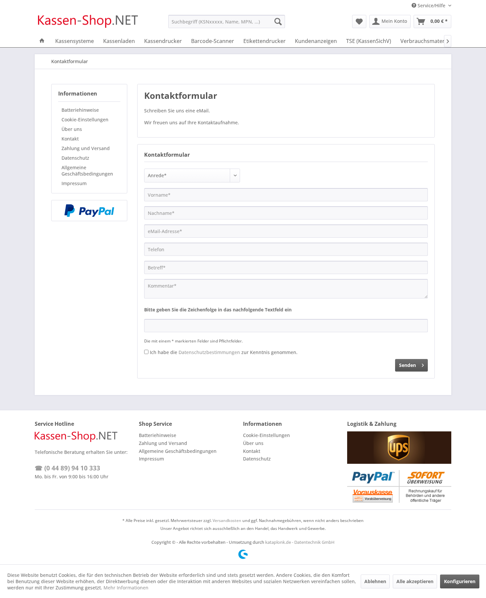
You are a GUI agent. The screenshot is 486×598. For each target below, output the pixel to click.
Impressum (74, 183)
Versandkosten (227, 520)
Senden (407, 365)
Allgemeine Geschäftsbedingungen (87, 170)
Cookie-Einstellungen (84, 119)
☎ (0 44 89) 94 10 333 (67, 468)
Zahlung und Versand (85, 148)
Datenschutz (75, 158)
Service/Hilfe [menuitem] (431, 5)
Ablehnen (375, 581)
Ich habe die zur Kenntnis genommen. (224, 352)
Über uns (71, 129)
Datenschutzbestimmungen (209, 352)
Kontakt (70, 139)
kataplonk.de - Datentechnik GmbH (300, 542)
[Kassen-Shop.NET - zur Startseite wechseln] (88, 23)
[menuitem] (226, 21)
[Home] (42, 41)
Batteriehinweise (80, 110)
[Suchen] (278, 21)
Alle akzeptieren (414, 581)
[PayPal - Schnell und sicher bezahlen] (89, 210)
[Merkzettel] (359, 21)
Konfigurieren (459, 581)
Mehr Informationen (125, 587)
